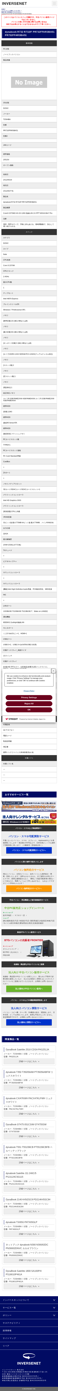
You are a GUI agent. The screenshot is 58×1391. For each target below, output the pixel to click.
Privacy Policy (29, 691)
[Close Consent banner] (53, 671)
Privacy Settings (29, 697)
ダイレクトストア (9, 949)
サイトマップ (9, 1338)
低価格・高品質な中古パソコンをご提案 (29, 964)
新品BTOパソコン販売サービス (29, 932)
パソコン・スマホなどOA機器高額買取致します (29, 1000)
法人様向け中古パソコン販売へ (29, 989)
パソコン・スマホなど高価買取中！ (29, 828)
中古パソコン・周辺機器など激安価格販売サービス (29, 900)
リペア (6, 1346)
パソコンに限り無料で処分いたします (29, 862)
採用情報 (7, 1331)
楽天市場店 (7, 915)
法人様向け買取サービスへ (29, 1022)
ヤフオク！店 (20, 915)
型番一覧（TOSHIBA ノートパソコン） (11, 12)
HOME (3, 9)
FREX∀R (6, 955)
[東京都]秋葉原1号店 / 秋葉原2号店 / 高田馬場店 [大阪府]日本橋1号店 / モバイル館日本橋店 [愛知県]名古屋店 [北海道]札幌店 (28, 922)
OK (29, 710)
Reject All (29, 703)
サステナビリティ (11, 1323)
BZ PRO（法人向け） (11, 952)
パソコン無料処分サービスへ (29, 888)
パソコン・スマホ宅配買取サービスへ (29, 850)
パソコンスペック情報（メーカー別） (11, 10)
